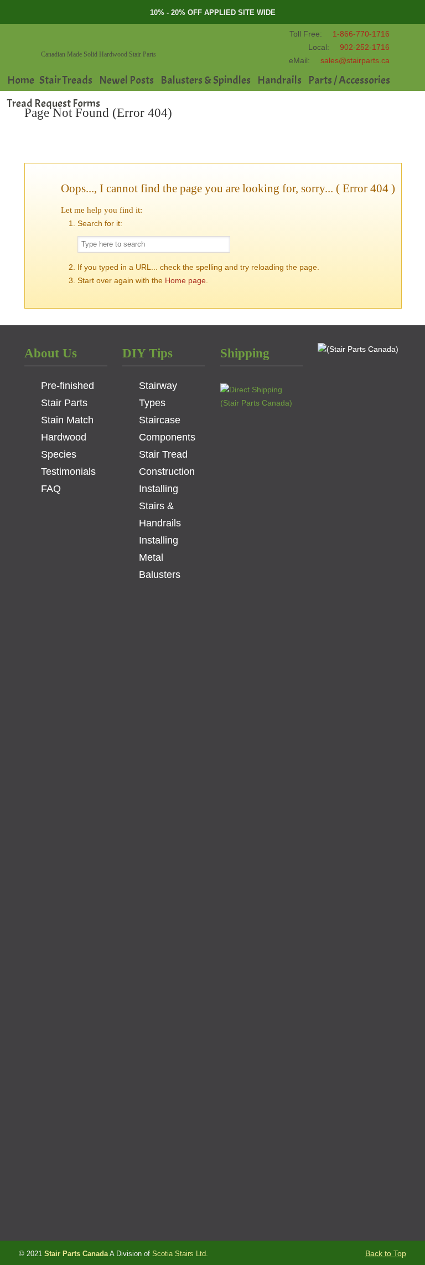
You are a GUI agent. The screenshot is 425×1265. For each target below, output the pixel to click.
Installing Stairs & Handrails (160, 506)
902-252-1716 (365, 47)
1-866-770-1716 (361, 33)
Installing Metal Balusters (159, 557)
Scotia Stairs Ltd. (180, 1254)
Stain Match (67, 420)
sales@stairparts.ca (355, 60)
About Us (50, 353)
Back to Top (385, 1253)
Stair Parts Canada (109, 38)
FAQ (51, 488)
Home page (185, 280)
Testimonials (68, 471)
